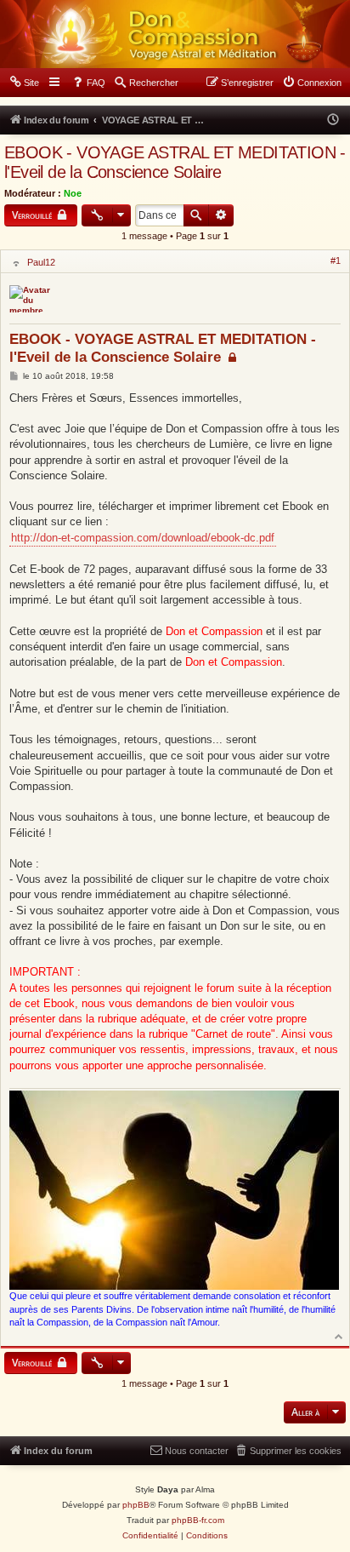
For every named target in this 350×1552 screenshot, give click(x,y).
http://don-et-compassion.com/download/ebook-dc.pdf (142, 537)
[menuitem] (23, 82)
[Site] (175, 34)
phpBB (136, 1504)
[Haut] (339, 1336)
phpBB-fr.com (198, 1520)
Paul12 (41, 262)
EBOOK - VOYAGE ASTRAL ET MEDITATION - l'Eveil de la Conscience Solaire (175, 162)
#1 (335, 260)
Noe (73, 193)
